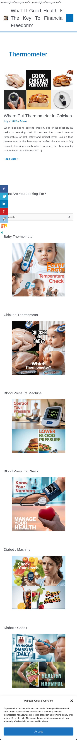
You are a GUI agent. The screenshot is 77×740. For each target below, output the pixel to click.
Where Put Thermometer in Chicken (38, 116)
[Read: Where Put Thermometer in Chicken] (38, 89)
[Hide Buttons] (2, 232)
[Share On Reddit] (4, 219)
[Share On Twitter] (4, 196)
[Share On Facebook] (4, 189)
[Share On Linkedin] (4, 204)
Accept (38, 731)
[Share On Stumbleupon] (4, 226)
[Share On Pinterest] (4, 211)
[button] (71, 701)
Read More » (11, 159)
